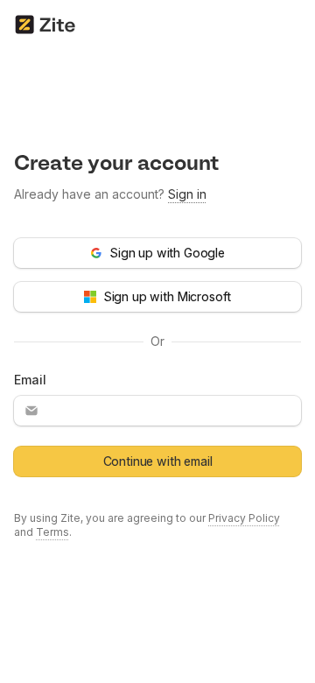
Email (30, 379)
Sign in (187, 194)
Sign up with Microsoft (167, 296)
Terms (52, 532)
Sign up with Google (167, 252)
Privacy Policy (244, 518)
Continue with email (158, 461)
